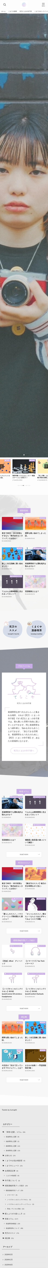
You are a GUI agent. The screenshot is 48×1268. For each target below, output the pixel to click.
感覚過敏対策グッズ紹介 (16, 1186)
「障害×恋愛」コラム (15, 1132)
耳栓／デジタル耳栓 (15, 1209)
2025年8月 (9, 1265)
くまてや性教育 (12, 1175)
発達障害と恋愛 (12, 1137)
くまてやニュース (13, 1166)
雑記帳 (9, 1238)
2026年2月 (9, 1260)
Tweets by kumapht (9, 1110)
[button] (20, 454)
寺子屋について (12, 1180)
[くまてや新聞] (24, 4)
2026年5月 (9, 1254)
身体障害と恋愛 (13, 1150)
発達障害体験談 (13, 1224)
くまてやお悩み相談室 (15, 1161)
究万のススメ (12, 1233)
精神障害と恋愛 (13, 1146)
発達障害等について (14, 1228)
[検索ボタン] (4, 4)
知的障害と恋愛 (12, 1141)
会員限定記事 (11, 1171)
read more (24, 854)
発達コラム (11, 1219)
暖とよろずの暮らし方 (15, 1214)
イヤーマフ (12, 1195)
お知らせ (10, 1155)
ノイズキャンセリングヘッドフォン (20, 1204)
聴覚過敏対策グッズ (14, 1190)
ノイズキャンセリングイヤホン (19, 1200)
